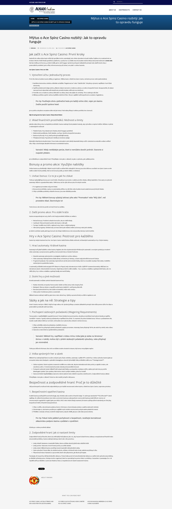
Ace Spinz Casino (71, 48)
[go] (114, 1)
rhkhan (33, 48)
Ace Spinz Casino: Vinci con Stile (38, 69)
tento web (109, 61)
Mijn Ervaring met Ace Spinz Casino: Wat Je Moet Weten (45, 115)
